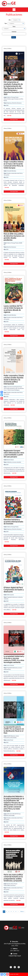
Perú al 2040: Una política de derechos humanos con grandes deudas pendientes (14, 237)
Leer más (9, 115)
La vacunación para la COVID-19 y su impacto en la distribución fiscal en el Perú (14, 730)
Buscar (13, 37)
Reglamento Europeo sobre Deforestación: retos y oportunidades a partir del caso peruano (14, 454)
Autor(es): (14, 31)
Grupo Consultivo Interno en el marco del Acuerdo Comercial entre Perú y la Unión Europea (13, 165)
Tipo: (6, 23)
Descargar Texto (14, 119)
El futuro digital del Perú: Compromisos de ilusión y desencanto (14, 590)
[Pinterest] (1, 398)
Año (10, 20)
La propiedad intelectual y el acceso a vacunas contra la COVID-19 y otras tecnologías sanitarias (14, 659)
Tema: (14, 26)
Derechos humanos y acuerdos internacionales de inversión (13, 522)
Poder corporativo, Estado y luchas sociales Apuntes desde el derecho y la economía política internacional (14, 380)
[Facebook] (1, 392)
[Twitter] (1, 395)
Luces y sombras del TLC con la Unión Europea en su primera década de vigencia (13, 309)
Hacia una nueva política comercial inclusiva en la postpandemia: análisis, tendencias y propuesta (13, 878)
